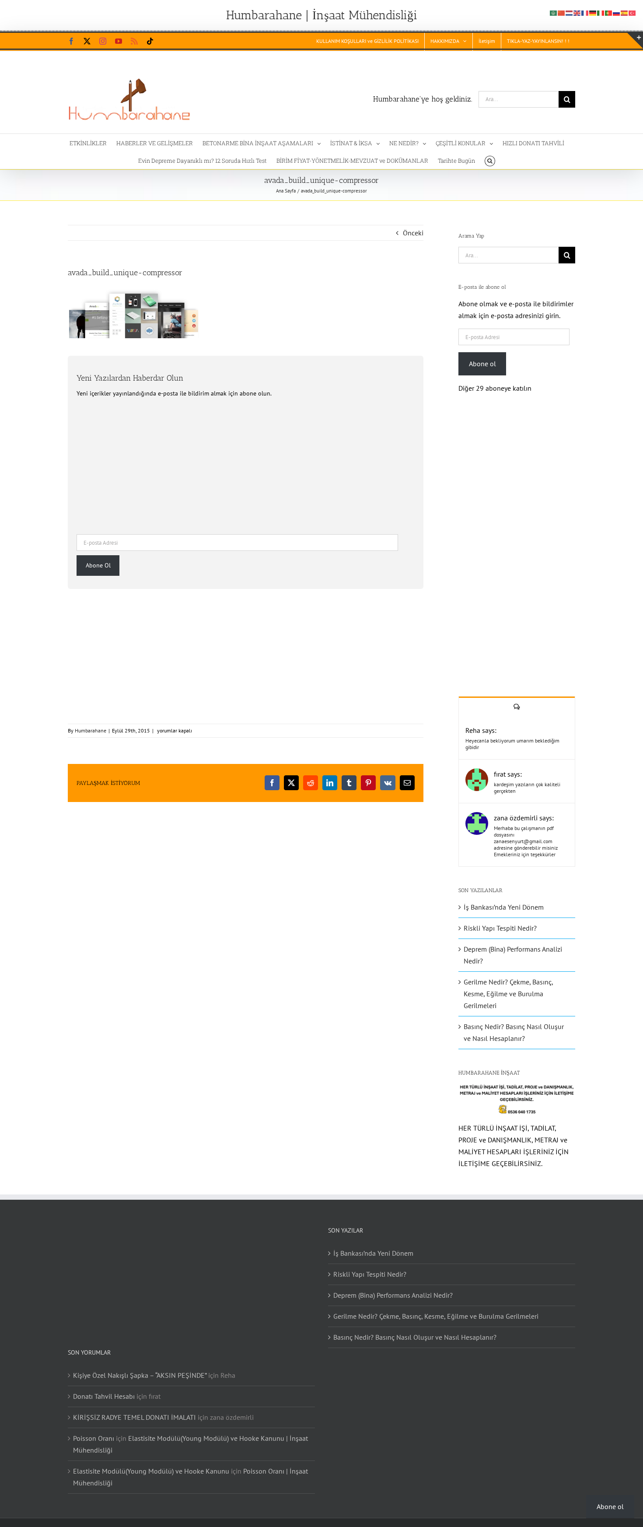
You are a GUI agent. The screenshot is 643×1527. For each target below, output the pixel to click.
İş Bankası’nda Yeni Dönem (504, 907)
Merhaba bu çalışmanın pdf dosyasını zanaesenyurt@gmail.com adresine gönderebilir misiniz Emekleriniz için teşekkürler (526, 841)
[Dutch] (569, 12)
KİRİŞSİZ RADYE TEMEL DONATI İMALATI (134, 1417)
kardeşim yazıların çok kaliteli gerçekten (527, 787)
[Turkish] (632, 12)
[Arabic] (554, 12)
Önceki (413, 232)
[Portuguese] (609, 12)
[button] (490, 160)
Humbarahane (90, 730)
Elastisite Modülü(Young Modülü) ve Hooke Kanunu (151, 1471)
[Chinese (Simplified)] (562, 12)
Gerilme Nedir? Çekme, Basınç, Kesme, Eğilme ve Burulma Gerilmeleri (508, 993)
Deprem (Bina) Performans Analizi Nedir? (393, 1295)
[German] (593, 12)
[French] (585, 12)
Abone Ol (98, 565)
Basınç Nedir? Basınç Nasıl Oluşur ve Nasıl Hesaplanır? (414, 1337)
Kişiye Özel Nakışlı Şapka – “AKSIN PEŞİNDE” (139, 1375)
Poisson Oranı (93, 1438)
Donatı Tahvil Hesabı (104, 1396)
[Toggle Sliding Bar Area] (635, 41)
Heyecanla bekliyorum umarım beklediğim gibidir (512, 743)
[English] (577, 12)
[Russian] (617, 12)
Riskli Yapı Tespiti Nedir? (500, 928)
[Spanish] (625, 12)
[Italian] (601, 12)
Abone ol (482, 363)
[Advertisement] (246, 464)
